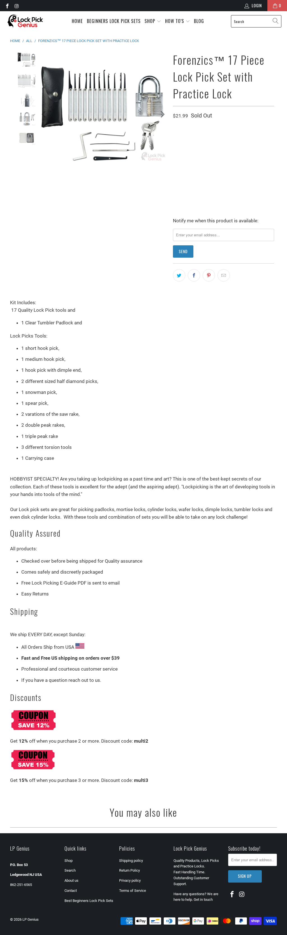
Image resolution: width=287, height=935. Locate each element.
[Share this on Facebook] (194, 275)
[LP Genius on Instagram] (16, 5)
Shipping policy (131, 860)
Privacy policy (130, 880)
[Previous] (44, 114)
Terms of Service (132, 890)
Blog (199, 21)
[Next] (162, 114)
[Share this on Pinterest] (209, 275)
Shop (151, 21)
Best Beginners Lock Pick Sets (88, 901)
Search (70, 870)
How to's (175, 21)
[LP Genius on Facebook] (7, 5)
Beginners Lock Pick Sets (114, 21)
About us (71, 880)
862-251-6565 (21, 885)
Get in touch (203, 899)
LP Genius (30, 919)
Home (77, 21)
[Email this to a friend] (223, 275)
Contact (70, 890)
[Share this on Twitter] (179, 275)
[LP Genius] (25, 21)
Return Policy (129, 870)
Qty (176, 130)
